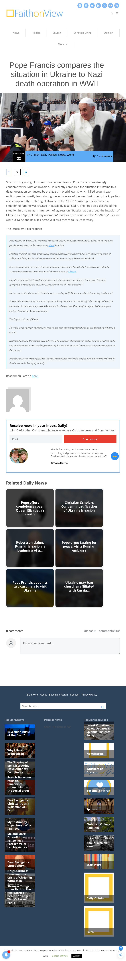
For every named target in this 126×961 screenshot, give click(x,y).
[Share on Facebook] (9, 172)
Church (35, 154)
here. (35, 376)
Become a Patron (58, 694)
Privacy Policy (89, 694)
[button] (111, 13)
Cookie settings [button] (60, 955)
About (43, 694)
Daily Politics (49, 154)
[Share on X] (18, 172)
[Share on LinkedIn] (26, 172)
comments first (109, 631)
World (70, 154)
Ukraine (72, 271)
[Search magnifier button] (103, 706)
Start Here (32, 694)
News (61, 154)
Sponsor (74, 694)
